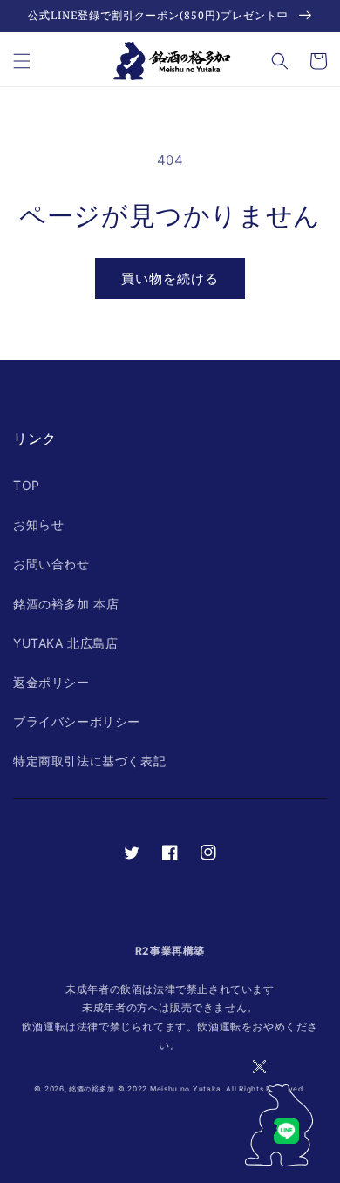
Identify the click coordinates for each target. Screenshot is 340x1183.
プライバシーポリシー (76, 721)
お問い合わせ (51, 563)
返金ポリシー (51, 682)
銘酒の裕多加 (91, 1088)
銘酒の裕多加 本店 (66, 603)
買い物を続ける (170, 278)
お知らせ (38, 524)
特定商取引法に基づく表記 (89, 760)
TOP (26, 485)
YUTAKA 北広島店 (66, 643)
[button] (22, 61)
